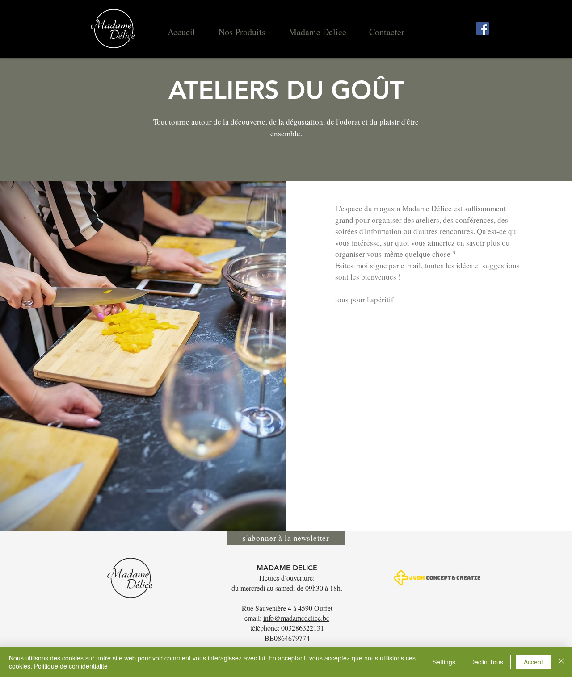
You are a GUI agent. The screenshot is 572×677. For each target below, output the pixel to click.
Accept (533, 661)
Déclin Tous (486, 661)
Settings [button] (444, 661)
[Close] (561, 662)
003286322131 (302, 627)
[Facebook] (482, 28)
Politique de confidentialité (71, 665)
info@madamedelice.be (296, 618)
